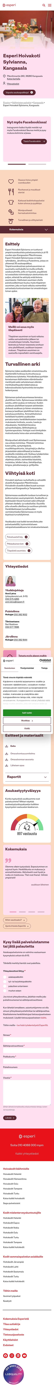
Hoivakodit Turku (11, 1194)
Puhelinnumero (10, 1067)
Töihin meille (10, 1291)
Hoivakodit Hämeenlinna (14, 1179)
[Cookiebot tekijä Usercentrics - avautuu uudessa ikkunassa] (39, 660)
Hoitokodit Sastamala (13, 1272)
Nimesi (7, 1035)
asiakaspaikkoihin (15, 977)
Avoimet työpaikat (11, 1296)
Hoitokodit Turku (11, 1238)
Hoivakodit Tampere (12, 1189)
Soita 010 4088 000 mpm (27, 1145)
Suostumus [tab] (9, 668)
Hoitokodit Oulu (10, 1233)
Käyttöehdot (10, 1340)
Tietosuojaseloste (13, 1335)
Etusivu (6, 103)
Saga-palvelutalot (11, 1203)
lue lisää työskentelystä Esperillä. (32, 1025)
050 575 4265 (12, 599)
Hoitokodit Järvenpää (13, 1262)
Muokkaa (25, 720)
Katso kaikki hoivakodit (14, 1199)
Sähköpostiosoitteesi (14, 1046)
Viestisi (7, 1078)
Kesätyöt (7, 1301)
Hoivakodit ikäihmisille (16, 1169)
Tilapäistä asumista (16, 551)
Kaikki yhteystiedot (27, 1153)
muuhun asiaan (14, 991)
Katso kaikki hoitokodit (13, 1247)
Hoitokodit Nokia (11, 1228)
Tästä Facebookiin (32, 141)
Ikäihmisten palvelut (21, 103)
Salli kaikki (27, 713)
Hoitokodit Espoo (11, 1223)
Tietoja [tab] (44, 668)
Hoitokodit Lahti (10, 1267)
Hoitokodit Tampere (12, 1242)
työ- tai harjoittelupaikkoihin (20, 982)
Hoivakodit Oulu (10, 1184)
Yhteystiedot (13, 84)
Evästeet (8, 1345)
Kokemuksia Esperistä (16, 1319)
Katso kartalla (13, 79)
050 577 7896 (12, 627)
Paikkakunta (9, 1057)
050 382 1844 (20, 640)
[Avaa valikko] (50, 5)
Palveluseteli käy (15, 537)
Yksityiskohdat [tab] (27, 668)
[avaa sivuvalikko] (46, 229)
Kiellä (27, 728)
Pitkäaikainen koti (15, 544)
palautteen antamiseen (18, 986)
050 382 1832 (20, 615)
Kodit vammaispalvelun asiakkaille (23, 1257)
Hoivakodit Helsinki (12, 1174)
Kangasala (38, 103)
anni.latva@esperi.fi (14, 602)
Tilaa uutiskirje (11, 1324)
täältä (43, 1018)
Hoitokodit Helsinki (12, 1218)
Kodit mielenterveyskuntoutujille (22, 1213)
